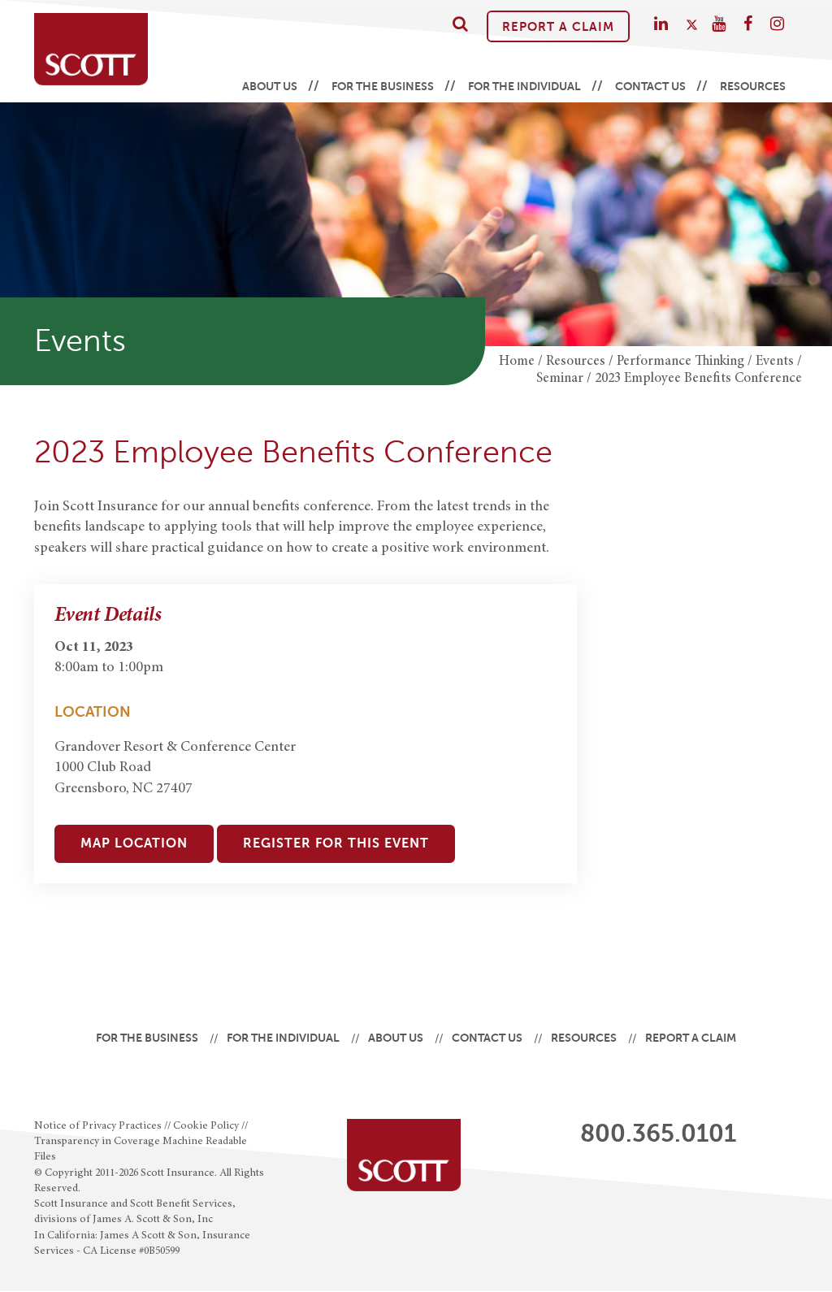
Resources (753, 86)
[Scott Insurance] (91, 49)
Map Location (134, 843)
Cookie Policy (206, 1126)
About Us (269, 86)
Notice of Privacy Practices (98, 1126)
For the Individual (524, 86)
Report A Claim (558, 26)
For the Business (383, 86)
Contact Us (650, 86)
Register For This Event (336, 843)
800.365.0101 (658, 1133)
